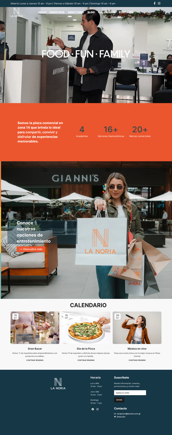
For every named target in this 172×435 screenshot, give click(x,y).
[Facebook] (92, 409)
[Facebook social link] (155, 3)
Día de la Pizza (86, 348)
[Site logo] (17, 12)
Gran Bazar (35, 348)
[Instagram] (97, 409)
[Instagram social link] (159, 3)
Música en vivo (137, 348)
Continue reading (34, 360)
